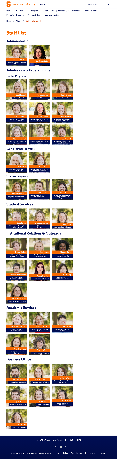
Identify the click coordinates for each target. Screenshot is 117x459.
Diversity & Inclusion (15, 15)
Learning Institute (52, 15)
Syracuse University (18, 453)
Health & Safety (90, 10)
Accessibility (62, 453)
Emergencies (90, 453)
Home (8, 10)
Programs (35, 10)
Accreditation (76, 453)
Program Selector (35, 15)
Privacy (102, 453)
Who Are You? (21, 10)
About (18, 21)
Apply (45, 10)
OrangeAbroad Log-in (60, 10)
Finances (76, 10)
